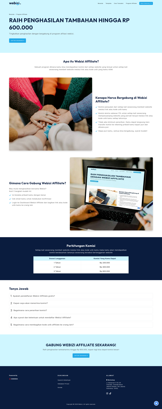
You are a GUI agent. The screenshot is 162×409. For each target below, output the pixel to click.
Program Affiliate (131, 3)
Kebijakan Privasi (63, 384)
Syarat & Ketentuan (64, 380)
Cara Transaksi (118, 3)
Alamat (110, 375)
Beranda (100, 3)
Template (108, 3)
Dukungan (63, 375)
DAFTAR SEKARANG (17, 40)
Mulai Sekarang (145, 3)
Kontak (60, 387)
